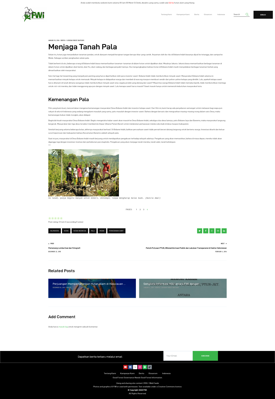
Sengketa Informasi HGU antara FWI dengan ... (173, 283)
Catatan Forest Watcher (75, 40)
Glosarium (152, 373)
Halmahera (54, 231)
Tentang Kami (110, 373)
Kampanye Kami (127, 373)
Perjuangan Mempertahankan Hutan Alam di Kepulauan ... (89, 283)
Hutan (66, 231)
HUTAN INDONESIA (79, 231)
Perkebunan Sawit (116, 231)
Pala (93, 231)
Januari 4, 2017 (149, 287)
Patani (102, 231)
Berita (63, 40)
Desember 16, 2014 (59, 287)
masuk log (63, 327)
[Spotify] (145, 367)
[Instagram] (140, 367)
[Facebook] (130, 367)
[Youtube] (125, 367)
